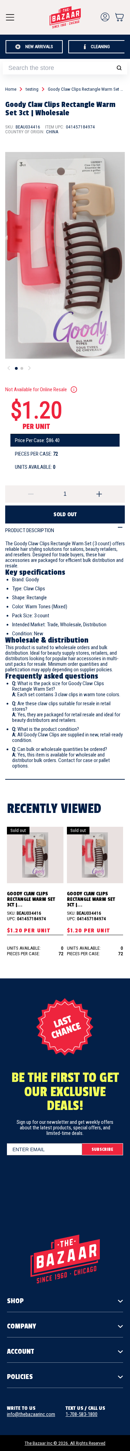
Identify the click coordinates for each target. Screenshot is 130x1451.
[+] (99, 494)
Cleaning (100, 46)
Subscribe (102, 1149)
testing (32, 89)
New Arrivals (39, 46)
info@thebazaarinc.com (31, 1414)
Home (10, 89)
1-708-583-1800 (81, 1414)
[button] (119, 17)
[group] (65, 255)
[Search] (119, 68)
